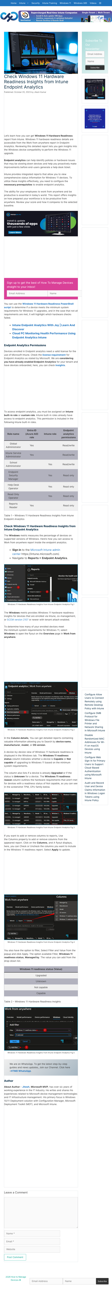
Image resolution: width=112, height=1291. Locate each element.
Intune (22, 3)
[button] (100, 3)
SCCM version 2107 (17, 619)
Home (14, 3)
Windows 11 (65, 3)
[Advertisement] (41, 114)
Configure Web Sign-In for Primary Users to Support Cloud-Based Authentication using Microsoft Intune (95, 768)
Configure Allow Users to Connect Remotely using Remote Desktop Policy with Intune (94, 701)
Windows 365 (80, 3)
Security (36, 3)
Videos (93, 3)
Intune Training (49, 3)
